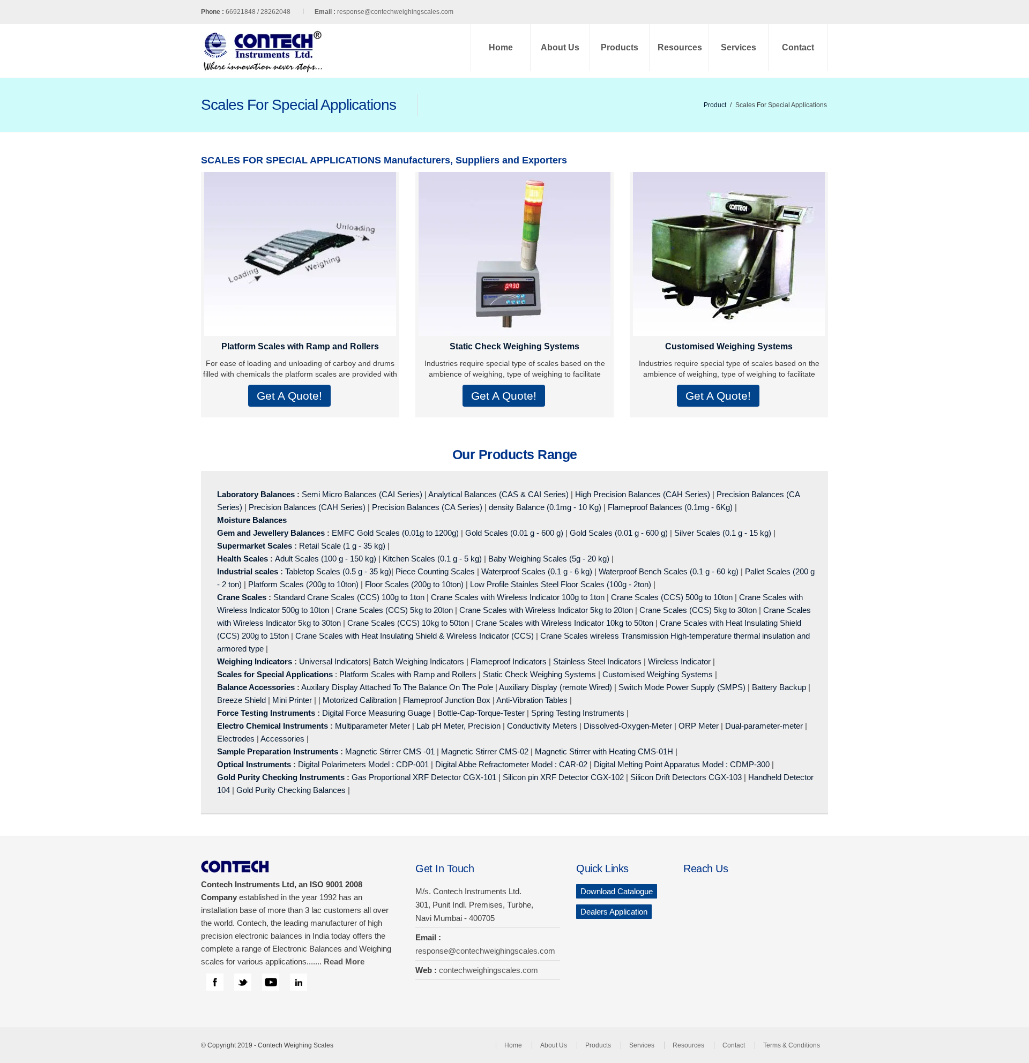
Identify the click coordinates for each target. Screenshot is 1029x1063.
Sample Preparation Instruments (277, 751)
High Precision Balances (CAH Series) (642, 494)
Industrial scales (247, 571)
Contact (798, 47)
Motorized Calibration (360, 700)
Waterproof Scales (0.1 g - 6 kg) (536, 571)
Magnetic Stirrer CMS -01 (390, 751)
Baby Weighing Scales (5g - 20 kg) (548, 558)
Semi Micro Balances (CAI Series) (362, 494)
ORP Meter (698, 725)
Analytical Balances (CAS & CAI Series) (498, 494)
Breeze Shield (241, 700)
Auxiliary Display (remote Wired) (555, 687)
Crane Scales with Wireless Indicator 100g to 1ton (518, 597)
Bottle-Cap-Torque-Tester (481, 712)
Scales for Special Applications (275, 674)
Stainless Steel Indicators (597, 661)
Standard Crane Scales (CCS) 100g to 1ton (350, 597)
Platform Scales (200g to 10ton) (303, 584)
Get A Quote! (289, 396)
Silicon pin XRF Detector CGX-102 (563, 777)
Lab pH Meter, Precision (458, 725)
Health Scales (242, 558)
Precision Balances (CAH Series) (307, 507)
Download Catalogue (616, 891)
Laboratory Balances (256, 494)
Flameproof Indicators (509, 661)
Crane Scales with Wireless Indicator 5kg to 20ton (546, 610)
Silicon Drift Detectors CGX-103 (686, 777)
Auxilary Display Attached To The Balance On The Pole (397, 687)
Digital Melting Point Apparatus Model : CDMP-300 (682, 764)
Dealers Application (613, 911)
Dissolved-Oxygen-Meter (628, 725)
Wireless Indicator (679, 661)
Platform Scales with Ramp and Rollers (300, 346)
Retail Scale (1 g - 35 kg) (342, 545)
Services (738, 47)
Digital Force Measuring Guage (376, 712)
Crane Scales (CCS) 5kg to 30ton (698, 610)
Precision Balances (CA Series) (427, 507)
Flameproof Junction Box (446, 700)
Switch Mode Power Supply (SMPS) (681, 687)
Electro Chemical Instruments (272, 725)
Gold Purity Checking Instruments (281, 777)
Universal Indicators (334, 661)
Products (619, 47)
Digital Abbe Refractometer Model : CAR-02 (511, 764)
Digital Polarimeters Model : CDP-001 (362, 764)
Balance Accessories (256, 687)
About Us (560, 47)
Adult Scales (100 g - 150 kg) (325, 558)
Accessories (282, 738)
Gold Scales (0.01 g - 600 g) (514, 532)
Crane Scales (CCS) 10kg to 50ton (408, 622)
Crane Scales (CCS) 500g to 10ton (672, 597)
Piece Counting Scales (435, 571)
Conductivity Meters (542, 725)
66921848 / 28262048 (280, 12)
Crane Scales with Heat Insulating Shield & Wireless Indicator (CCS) (414, 635)
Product (715, 105)
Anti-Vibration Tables (532, 700)
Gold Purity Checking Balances (291, 790)
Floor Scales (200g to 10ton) (414, 584)
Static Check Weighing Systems (514, 346)
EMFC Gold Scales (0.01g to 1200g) (395, 532)
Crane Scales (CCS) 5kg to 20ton (394, 610)
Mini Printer (292, 700)
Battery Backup (779, 687)
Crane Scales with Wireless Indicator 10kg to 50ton (564, 622)
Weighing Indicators (254, 661)
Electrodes (236, 738)
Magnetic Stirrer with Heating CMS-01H (604, 751)
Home (501, 47)
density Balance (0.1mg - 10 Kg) (545, 507)
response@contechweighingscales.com (395, 12)
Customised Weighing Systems (729, 346)
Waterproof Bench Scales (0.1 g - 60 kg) (669, 571)
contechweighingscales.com (488, 970)
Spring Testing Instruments (577, 712)
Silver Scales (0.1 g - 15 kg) (722, 532)
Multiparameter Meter (372, 725)
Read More (344, 961)
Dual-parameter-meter (764, 725)
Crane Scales (241, 597)
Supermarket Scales (254, 545)
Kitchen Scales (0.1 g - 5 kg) (432, 558)
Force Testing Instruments (266, 712)
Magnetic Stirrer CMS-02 (484, 751)
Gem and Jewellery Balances (271, 532)
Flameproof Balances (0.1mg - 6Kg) (670, 507)
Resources (680, 47)
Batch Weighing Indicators (418, 661)
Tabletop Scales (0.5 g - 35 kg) (338, 571)
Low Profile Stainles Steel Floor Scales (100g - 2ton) (560, 584)
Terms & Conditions (791, 1045)
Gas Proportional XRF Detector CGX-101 (424, 777)
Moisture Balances (252, 520)
